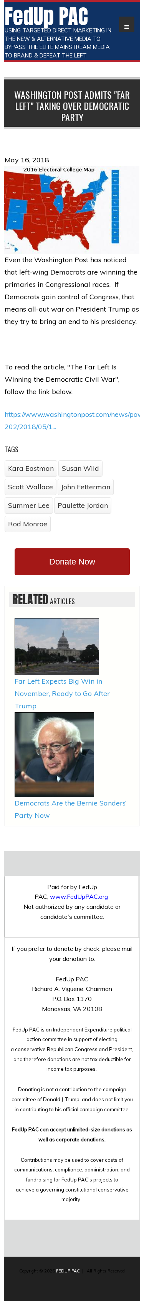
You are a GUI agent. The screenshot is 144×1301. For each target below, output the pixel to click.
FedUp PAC (46, 16)
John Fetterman (85, 486)
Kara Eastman (31, 468)
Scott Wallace (30, 486)
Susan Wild (80, 468)
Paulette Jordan (83, 505)
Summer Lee (29, 505)
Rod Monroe (27, 523)
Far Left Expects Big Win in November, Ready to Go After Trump (62, 693)
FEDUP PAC (68, 1271)
